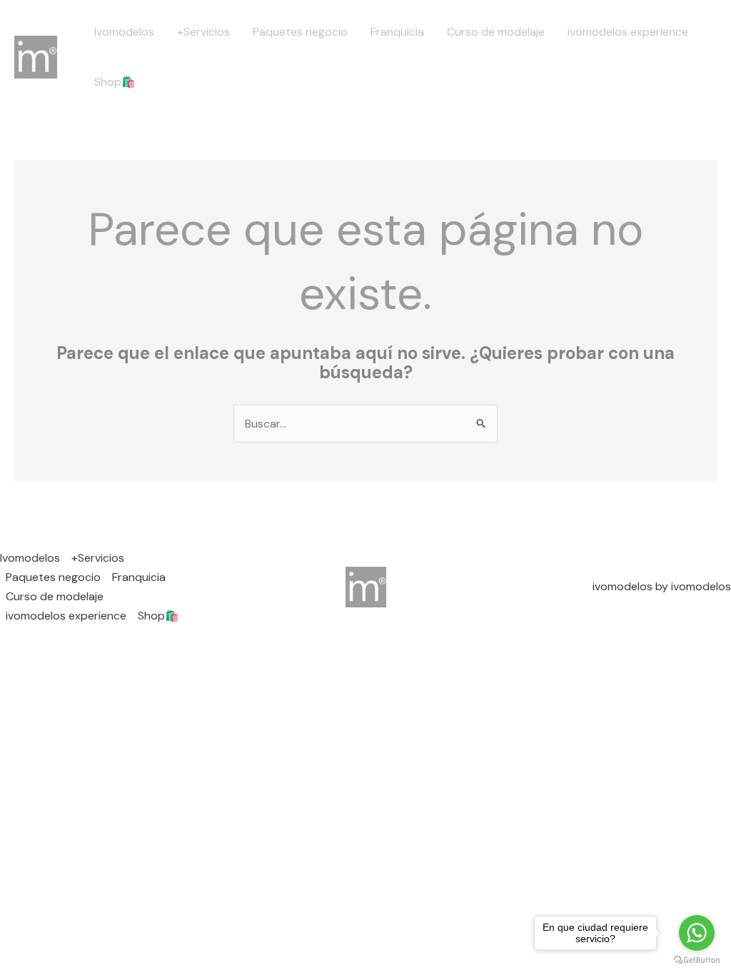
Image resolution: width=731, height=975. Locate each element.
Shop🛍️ (115, 81)
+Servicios (203, 31)
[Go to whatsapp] (697, 933)
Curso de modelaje (496, 31)
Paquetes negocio (300, 31)
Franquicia (397, 31)
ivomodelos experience (628, 31)
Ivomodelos (124, 31)
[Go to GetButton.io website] (697, 960)
